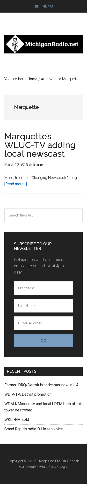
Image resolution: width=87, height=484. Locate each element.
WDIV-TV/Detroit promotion (27, 394)
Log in (64, 467)
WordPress (47, 467)
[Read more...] (15, 184)
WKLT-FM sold (16, 419)
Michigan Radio (43, 44)
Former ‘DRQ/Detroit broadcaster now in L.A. (41, 385)
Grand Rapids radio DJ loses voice (33, 429)
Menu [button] (47, 6)
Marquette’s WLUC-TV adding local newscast (40, 145)
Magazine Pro (49, 461)
